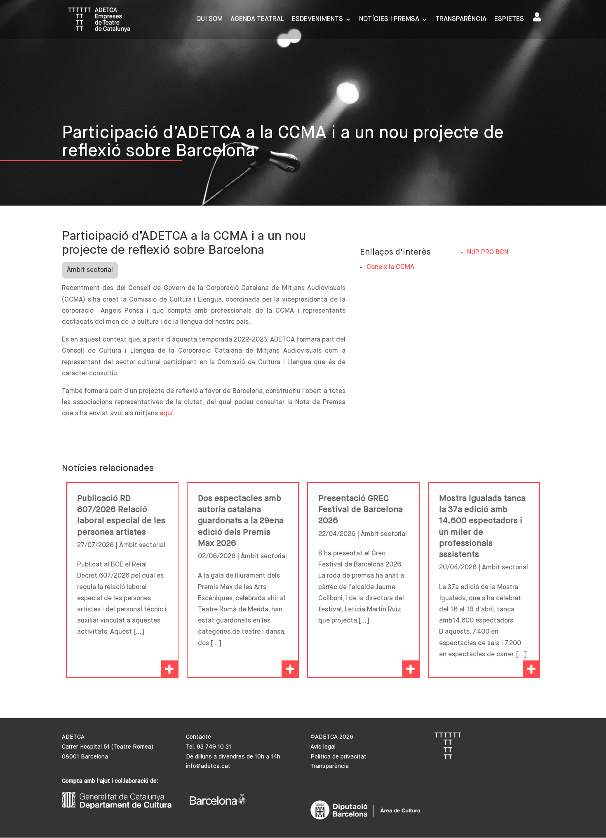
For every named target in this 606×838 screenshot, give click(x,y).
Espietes (509, 19)
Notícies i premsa (389, 19)
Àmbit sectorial (90, 270)
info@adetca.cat (208, 766)
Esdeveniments (317, 19)
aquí (166, 413)
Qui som (209, 19)
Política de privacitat (338, 757)
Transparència (460, 19)
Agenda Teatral (257, 19)
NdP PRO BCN (487, 252)
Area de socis (538, 18)
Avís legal (323, 747)
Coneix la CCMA (390, 267)
